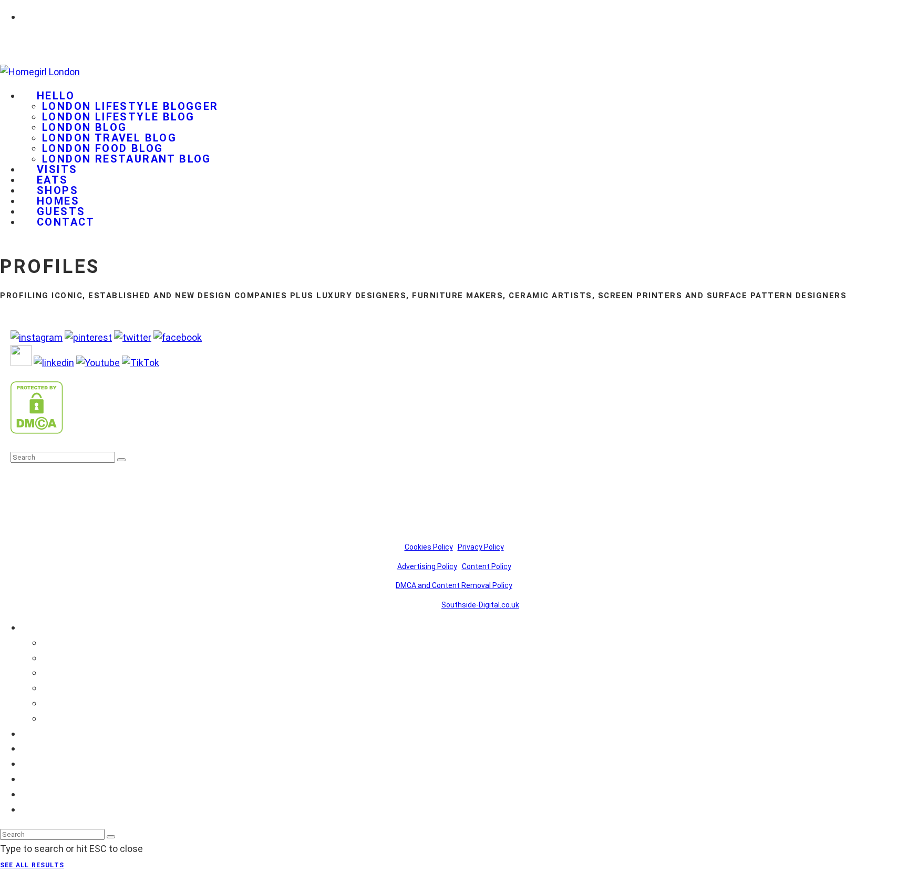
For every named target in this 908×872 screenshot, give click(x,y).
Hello (56, 95)
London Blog (84, 127)
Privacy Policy (481, 547)
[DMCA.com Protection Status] (37, 430)
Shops (34, 763)
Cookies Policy (429, 547)
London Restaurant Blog (126, 159)
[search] (121, 459)
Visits (33, 733)
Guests (36, 793)
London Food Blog (102, 148)
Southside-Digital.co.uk (480, 605)
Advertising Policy (427, 566)
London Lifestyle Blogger (130, 106)
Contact (66, 222)
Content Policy (486, 566)
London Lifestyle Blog (118, 116)
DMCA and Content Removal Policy (454, 585)
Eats (30, 748)
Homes (36, 778)
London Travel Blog (109, 137)
